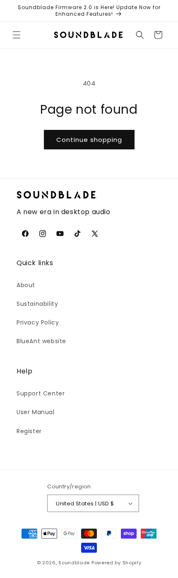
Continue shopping (89, 139)
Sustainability (37, 304)
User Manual (36, 412)
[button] (16, 35)
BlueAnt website (41, 341)
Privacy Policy (38, 322)
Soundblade (74, 562)
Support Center (41, 393)
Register (29, 431)
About (26, 285)
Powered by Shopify (116, 562)
